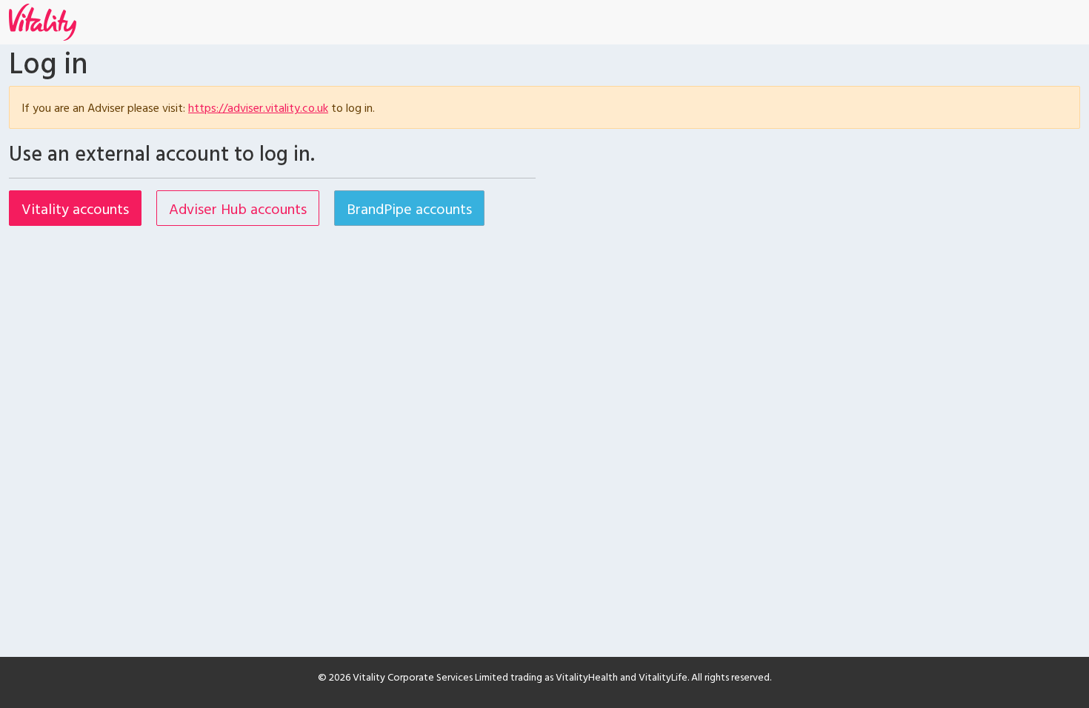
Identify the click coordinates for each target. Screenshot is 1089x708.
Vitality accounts (75, 208)
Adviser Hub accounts (238, 208)
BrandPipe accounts (409, 208)
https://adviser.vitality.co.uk (258, 107)
